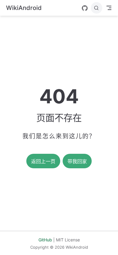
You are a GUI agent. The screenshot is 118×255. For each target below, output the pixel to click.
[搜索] (96, 8)
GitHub (45, 239)
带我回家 (77, 161)
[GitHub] (85, 8)
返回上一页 (43, 161)
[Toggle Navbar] (109, 8)
